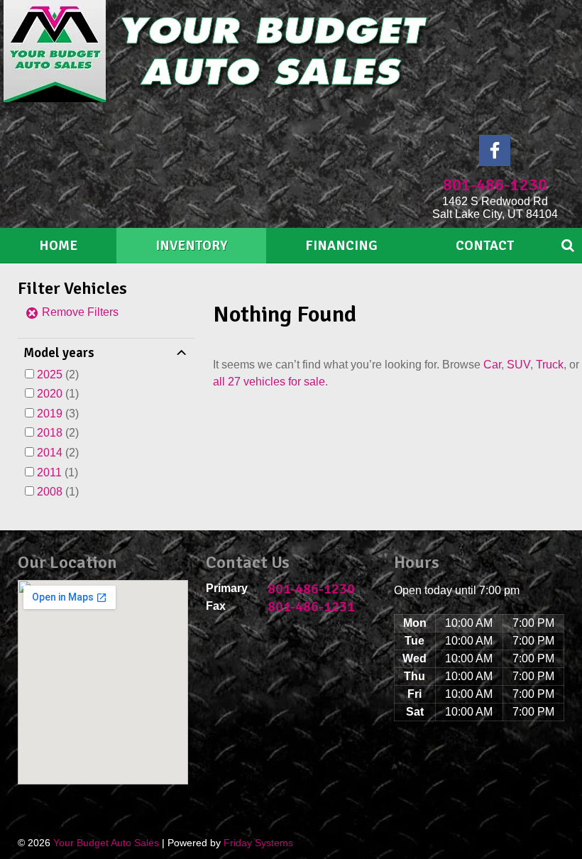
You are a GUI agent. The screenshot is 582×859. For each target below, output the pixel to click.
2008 (49, 492)
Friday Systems (258, 842)
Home (58, 245)
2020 (49, 394)
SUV (518, 365)
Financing (341, 245)
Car (492, 365)
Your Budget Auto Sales (106, 842)
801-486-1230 (495, 184)
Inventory (191, 245)
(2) (58, 374)
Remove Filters (79, 312)
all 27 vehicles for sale (269, 382)
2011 (49, 472)
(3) (58, 413)
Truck (550, 365)
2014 (49, 453)
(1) (58, 394)
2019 (49, 413)
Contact (485, 245)
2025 (49, 374)
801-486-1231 (311, 606)
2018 (49, 433)
